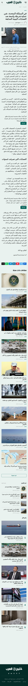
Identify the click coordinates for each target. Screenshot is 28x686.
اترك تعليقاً (14, 475)
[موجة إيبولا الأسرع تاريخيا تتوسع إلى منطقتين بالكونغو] (14, 414)
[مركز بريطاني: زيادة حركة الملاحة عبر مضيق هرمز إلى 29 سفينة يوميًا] (13, 528)
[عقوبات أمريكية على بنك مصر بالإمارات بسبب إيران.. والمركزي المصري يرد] (13, 595)
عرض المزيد (3, 483)
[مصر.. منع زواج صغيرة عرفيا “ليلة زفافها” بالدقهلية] (13, 617)
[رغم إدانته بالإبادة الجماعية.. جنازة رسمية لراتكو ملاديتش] (14, 369)
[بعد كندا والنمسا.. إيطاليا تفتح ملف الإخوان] (14, 280)
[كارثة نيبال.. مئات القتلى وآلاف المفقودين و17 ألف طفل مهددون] (14, 346)
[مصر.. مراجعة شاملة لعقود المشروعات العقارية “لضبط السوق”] (23, 503)
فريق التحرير (17, 22)
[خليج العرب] (14, 2)
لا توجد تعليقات (22, 25)
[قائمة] (26, 2)
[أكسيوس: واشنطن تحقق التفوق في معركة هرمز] (14, 436)
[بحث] (2, 2)
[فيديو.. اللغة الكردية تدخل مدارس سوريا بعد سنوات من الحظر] (23, 496)
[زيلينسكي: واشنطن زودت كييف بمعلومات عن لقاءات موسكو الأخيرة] (14, 324)
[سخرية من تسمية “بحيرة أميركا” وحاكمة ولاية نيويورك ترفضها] (14, 457)
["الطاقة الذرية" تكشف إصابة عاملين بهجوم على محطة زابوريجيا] (14, 301)
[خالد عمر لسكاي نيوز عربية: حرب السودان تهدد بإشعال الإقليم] (13, 573)
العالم (25, 10)
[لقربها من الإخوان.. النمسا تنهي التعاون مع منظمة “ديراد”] (14, 391)
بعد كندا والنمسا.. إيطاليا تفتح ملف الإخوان (16, 289)
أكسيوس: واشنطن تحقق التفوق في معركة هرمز (15, 445)
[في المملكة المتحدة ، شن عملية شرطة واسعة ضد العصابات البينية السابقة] (14, 35)
